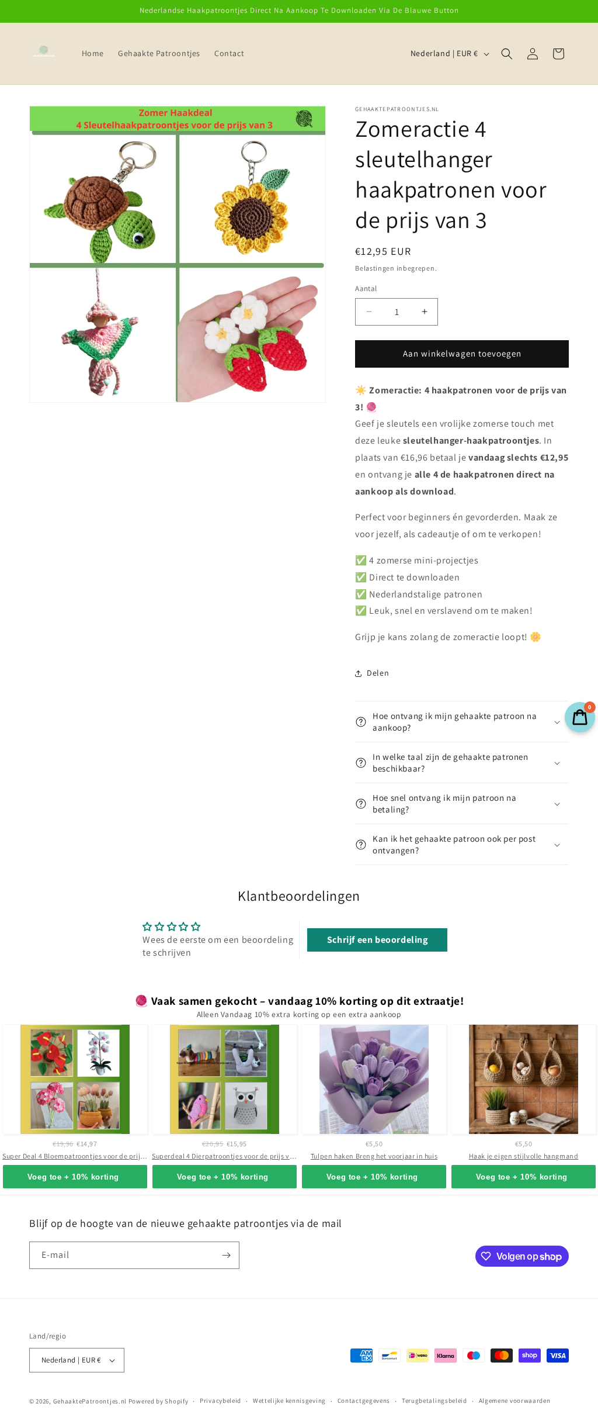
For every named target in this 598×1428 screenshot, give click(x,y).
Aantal (366, 288)
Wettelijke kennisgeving (289, 1400)
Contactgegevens (364, 1400)
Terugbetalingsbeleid (434, 1400)
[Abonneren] (226, 1255)
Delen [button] (378, 673)
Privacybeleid (220, 1400)
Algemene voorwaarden (515, 1400)
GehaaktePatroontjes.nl (90, 1401)
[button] (507, 54)
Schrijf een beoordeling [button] (377, 939)
